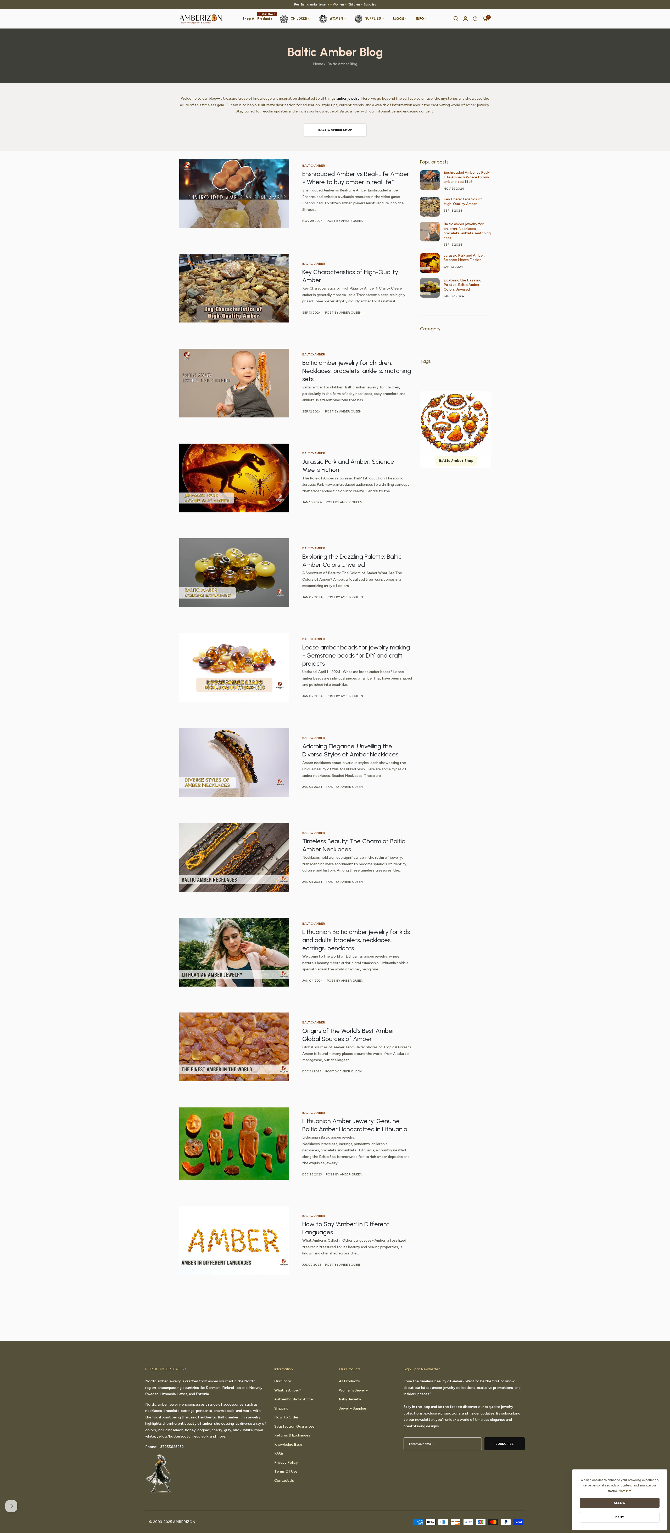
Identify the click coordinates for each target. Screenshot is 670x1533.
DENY (619, 1517)
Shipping (281, 1408)
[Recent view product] (475, 18)
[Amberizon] (200, 19)
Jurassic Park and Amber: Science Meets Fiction (464, 257)
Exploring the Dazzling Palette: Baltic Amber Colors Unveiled (462, 285)
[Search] (456, 19)
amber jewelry (348, 98)
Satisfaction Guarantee (294, 1426)
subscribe (504, 1443)
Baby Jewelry (350, 1399)
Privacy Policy (286, 1462)
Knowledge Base (288, 1444)
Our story (282, 1381)
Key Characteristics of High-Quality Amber (463, 201)
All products (349, 1381)
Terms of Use (285, 1471)
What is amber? (287, 1390)
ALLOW (620, 1503)
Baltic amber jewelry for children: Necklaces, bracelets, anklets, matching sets (356, 371)
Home (318, 64)
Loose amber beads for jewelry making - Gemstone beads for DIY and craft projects (356, 655)
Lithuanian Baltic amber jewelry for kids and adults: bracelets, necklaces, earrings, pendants (356, 940)
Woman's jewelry (353, 1390)
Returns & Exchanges (292, 1435)
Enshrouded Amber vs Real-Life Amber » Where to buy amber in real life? (467, 177)
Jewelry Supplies (353, 1408)
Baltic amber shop (335, 130)
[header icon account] (465, 19)
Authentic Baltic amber (294, 1399)
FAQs (279, 1453)
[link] (400, 19)
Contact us (284, 1480)
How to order (286, 1417)
